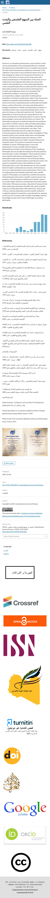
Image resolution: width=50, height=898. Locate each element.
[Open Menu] (2, 2)
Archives (12, 8)
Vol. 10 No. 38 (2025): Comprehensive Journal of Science (21, 10)
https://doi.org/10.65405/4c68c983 (19, 44)
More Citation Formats (11, 536)
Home (4, 8)
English (6, 554)
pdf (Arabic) (10, 463)
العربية (5, 550)
